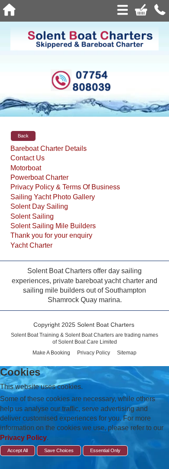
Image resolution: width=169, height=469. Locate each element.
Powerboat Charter (39, 177)
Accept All (17, 450)
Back (23, 135)
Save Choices (59, 450)
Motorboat (25, 168)
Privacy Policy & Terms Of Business (65, 187)
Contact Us (27, 158)
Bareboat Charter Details (48, 148)
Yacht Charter (31, 245)
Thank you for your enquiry (51, 235)
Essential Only (105, 450)
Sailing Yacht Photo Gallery (52, 197)
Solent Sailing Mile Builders (53, 226)
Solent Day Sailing (39, 206)
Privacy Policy (23, 437)
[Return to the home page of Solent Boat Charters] (84, 38)
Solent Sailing (32, 216)
